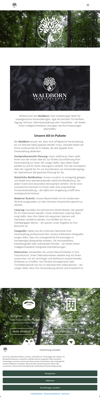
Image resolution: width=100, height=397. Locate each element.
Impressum (65, 393)
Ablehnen (50, 380)
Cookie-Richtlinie (37, 393)
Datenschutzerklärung (52, 393)
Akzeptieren (50, 373)
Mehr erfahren (21, 331)
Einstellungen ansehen (50, 387)
